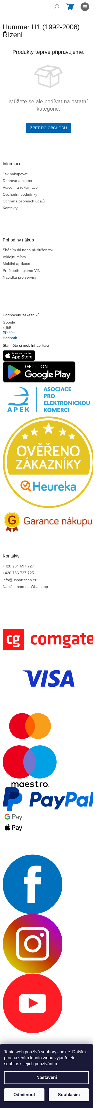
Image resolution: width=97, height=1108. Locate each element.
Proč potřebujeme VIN (21, 270)
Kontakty (10, 208)
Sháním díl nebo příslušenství (28, 250)
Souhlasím (69, 1094)
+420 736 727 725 (18, 573)
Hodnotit (10, 338)
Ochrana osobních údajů (24, 201)
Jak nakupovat (15, 174)
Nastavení (46, 1077)
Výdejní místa (14, 257)
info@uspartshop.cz (20, 580)
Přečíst (9, 333)
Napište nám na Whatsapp (25, 586)
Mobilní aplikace (16, 263)
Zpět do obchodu (48, 128)
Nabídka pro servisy (20, 277)
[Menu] (84, 6)
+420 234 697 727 (18, 566)
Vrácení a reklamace (20, 187)
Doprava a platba (17, 180)
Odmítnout (24, 1094)
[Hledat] (56, 6)
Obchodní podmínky (20, 194)
